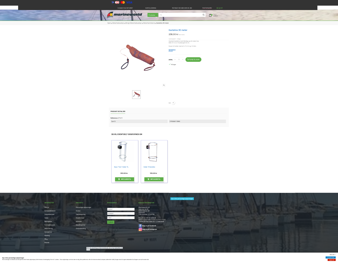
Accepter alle (330, 257)
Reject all (331, 260)
